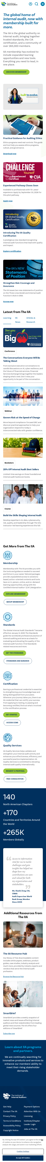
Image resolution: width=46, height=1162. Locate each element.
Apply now (8, 201)
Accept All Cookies (23, 1158)
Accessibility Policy (12, 1125)
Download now (9, 154)
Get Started (11, 715)
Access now (8, 301)
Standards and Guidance (17, 661)
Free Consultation (15, 779)
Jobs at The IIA (30, 1129)
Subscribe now (9, 1033)
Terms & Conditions (12, 1121)
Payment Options (32, 1106)
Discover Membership (16, 72)
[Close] (42, 1140)
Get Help (7, 1106)
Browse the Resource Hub (13, 977)
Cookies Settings (23, 1151)
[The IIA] (9, 4)
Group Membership (15, 602)
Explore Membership (15, 594)
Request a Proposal (15, 771)
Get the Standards (14, 653)
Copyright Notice (11, 1130)
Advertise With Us (32, 1111)
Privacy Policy (9, 1116)
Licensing (28, 1116)
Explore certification (12, 251)
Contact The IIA (10, 1111)
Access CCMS (12, 723)
